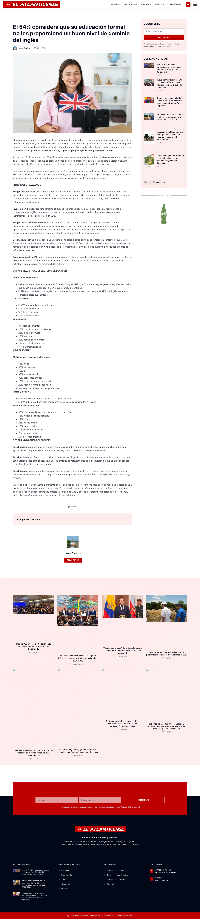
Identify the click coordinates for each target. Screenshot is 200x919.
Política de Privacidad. (164, 46)
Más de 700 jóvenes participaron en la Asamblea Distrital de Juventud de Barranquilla (168, 68)
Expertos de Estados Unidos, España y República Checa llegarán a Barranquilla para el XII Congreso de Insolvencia (167, 726)
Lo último (115, 4)
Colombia (159, 4)
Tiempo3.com (159, 182)
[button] (188, 4)
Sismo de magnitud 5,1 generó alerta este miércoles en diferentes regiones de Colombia (170, 159)
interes (74, 507)
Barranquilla (130, 4)
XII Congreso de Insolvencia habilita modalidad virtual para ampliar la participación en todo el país (122, 723)
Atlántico (146, 4)
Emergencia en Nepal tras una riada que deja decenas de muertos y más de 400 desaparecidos (169, 136)
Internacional (174, 4)
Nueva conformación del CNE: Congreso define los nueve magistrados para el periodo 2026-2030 (169, 83)
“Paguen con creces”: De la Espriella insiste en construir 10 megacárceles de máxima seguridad (169, 102)
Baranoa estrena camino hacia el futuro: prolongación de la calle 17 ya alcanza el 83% (169, 117)
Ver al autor (73, 560)
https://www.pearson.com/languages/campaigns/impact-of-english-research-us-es (71, 150)
